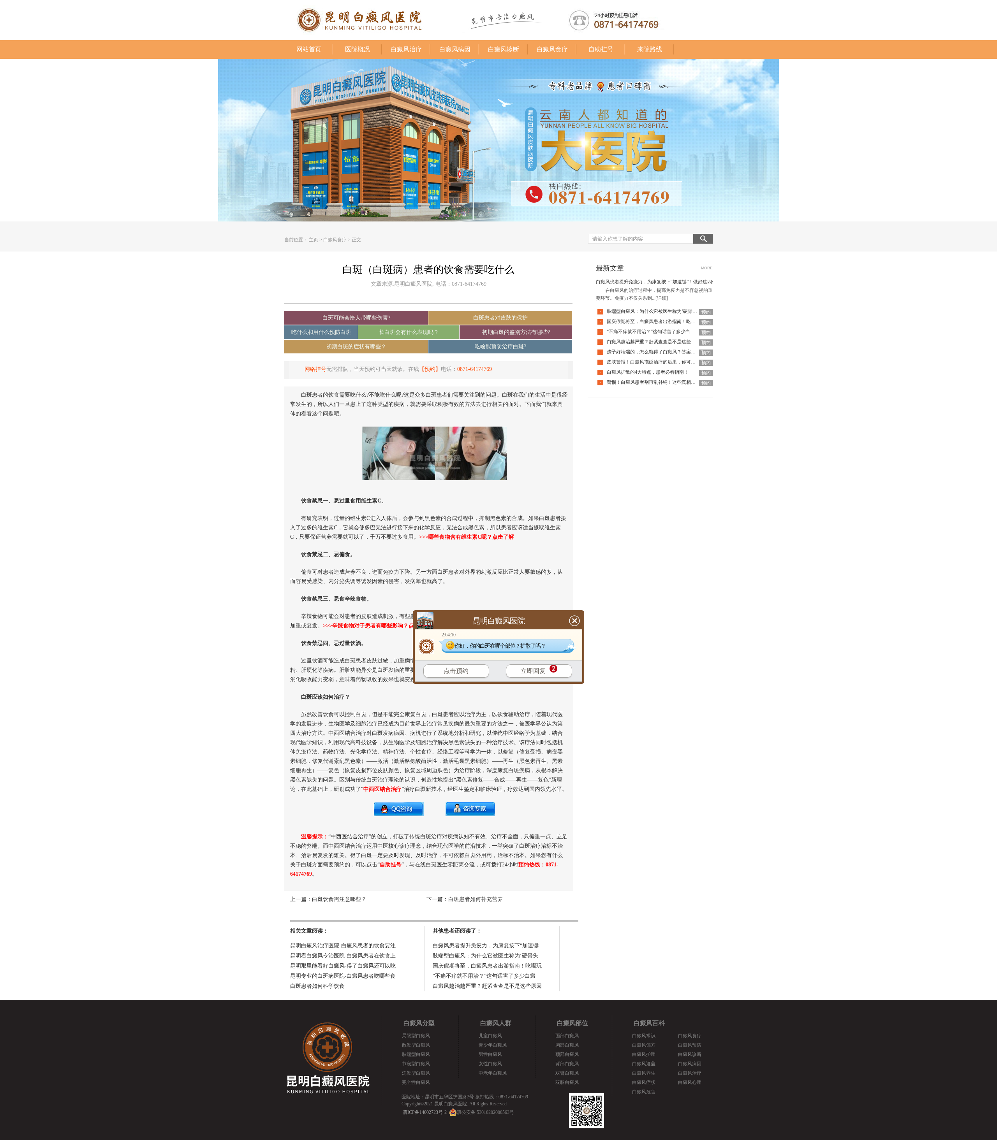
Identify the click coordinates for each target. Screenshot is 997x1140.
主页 (313, 239)
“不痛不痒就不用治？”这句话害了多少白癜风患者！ (660, 331)
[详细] (661, 298)
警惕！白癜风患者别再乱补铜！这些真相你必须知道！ (663, 382)
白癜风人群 (495, 1023)
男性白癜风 (490, 1054)
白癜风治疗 (406, 49)
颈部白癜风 (567, 1054)
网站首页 (308, 49)
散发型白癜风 (416, 1045)
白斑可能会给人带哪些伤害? (356, 318)
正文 (356, 239)
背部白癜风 (567, 1063)
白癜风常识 (643, 1035)
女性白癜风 (490, 1063)
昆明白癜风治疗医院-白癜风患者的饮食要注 (343, 946)
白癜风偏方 (643, 1045)
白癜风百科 (649, 1023)
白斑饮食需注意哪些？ (339, 899)
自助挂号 (600, 49)
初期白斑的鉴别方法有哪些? (516, 332)
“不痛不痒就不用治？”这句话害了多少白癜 (484, 976)
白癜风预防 (689, 1045)
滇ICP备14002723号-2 (425, 1112)
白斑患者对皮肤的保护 (500, 318)
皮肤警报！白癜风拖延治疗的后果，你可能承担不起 (660, 362)
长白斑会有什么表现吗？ (409, 332)
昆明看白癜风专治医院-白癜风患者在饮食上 (343, 956)
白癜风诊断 (503, 49)
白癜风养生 (643, 1073)
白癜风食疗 (552, 49)
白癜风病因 (454, 49)
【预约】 (430, 369)
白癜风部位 (572, 1023)
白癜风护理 (643, 1054)
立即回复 (533, 670)
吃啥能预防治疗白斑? (500, 347)
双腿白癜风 (567, 1082)
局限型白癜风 (416, 1035)
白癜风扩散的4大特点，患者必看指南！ (648, 372)
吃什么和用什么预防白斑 (321, 332)
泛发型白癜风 (416, 1073)
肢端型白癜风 (416, 1054)
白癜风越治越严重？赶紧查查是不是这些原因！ (656, 341)
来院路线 (649, 49)
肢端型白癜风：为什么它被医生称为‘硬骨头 (485, 956)
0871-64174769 (474, 369)
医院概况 (357, 49)
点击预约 (456, 670)
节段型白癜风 (416, 1063)
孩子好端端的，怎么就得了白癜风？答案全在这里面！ (663, 352)
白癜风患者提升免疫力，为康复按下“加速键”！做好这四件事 (658, 282)
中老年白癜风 (493, 1073)
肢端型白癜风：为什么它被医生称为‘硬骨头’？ (655, 311)
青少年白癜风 (493, 1045)
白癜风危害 (643, 1091)
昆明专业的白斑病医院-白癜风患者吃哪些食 (343, 976)
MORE (707, 268)
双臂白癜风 (567, 1073)
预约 (706, 312)
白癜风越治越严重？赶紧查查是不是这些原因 (487, 986)
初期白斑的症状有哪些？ (356, 347)
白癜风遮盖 (643, 1063)
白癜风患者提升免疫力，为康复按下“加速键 (486, 946)
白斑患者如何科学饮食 (317, 986)
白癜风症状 (643, 1082)
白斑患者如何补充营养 (475, 899)
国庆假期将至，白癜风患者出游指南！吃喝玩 (487, 966)
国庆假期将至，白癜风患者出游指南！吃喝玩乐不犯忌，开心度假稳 (677, 321)
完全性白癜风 (416, 1082)
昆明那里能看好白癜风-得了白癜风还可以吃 (343, 966)
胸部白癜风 (567, 1045)
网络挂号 (315, 369)
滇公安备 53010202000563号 (485, 1112)
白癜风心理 (689, 1082)
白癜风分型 (419, 1023)
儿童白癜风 (490, 1035)
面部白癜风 (567, 1035)
